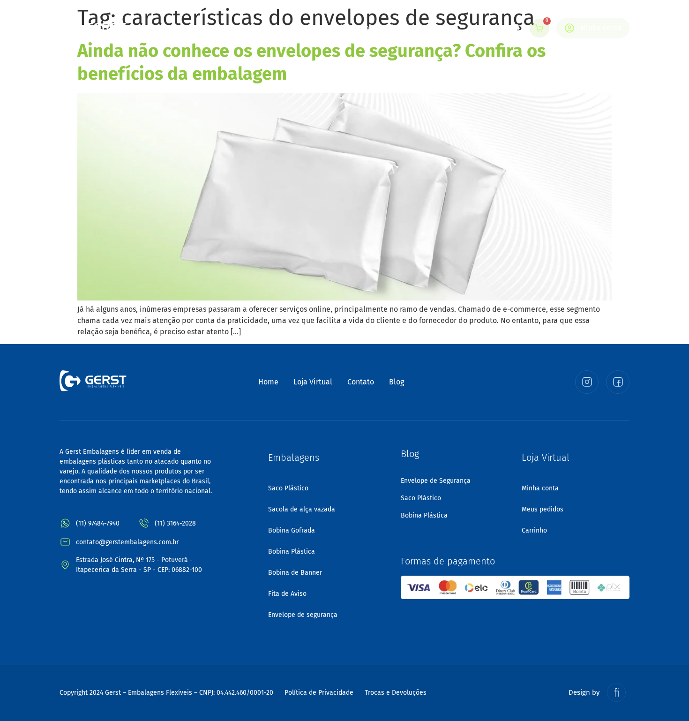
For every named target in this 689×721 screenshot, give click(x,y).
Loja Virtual (352, 27)
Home (189, 27)
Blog (394, 27)
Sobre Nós (231, 27)
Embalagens (285, 27)
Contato (430, 27)
